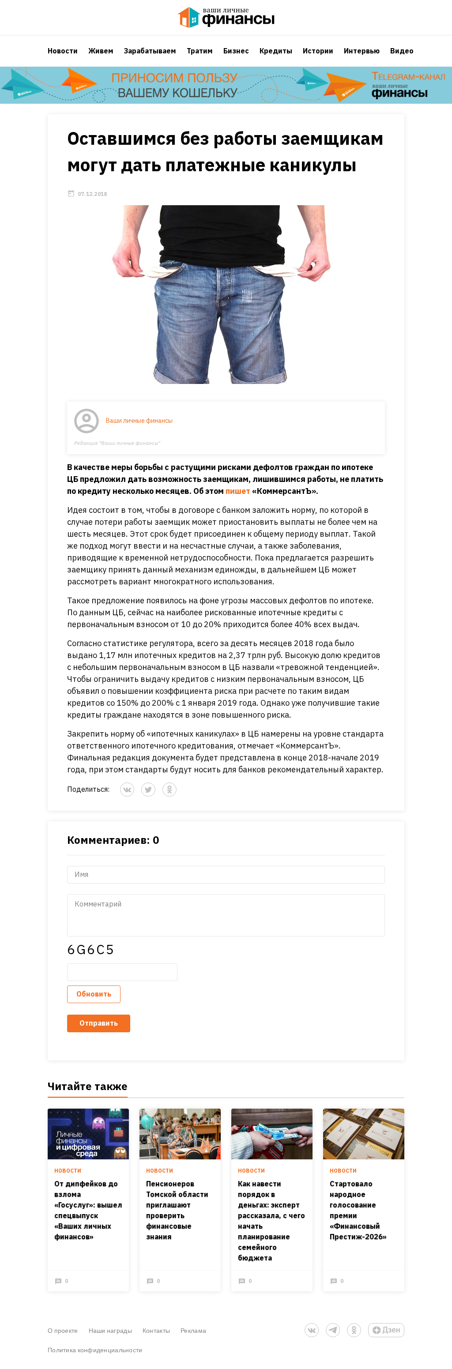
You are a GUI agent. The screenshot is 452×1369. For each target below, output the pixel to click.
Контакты (156, 1330)
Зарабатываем (150, 50)
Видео (402, 50)
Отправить (98, 1023)
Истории (318, 50)
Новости (63, 50)
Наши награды (110, 1330)
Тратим (200, 50)
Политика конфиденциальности (95, 1350)
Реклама (193, 1330)
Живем (100, 50)
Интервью (362, 50)
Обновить (93, 993)
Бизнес (236, 50)
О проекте (63, 1330)
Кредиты (276, 50)
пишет (238, 491)
